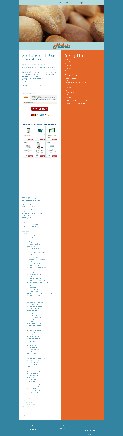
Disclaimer (90, 432)
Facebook (90, 429)
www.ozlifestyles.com (27, 402)
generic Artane (25, 406)
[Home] (61, 46)
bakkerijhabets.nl (26, 231)
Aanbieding (90, 434)
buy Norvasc (25, 401)
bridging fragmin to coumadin (28, 404)
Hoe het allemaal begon (90, 430)
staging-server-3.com (27, 399)
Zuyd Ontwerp (63, 429)
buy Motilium (25, 233)
